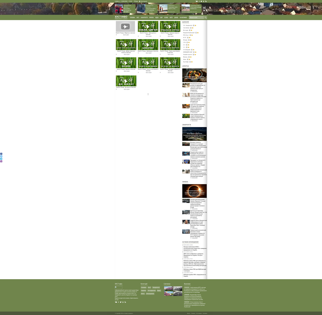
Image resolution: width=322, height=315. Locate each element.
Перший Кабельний (189, 32)
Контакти (205, 313)
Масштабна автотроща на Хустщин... (127, 10)
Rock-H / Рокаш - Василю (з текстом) (126, 69)
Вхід (136, 1)
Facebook (199, 1)
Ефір (161, 17)
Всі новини (199, 313)
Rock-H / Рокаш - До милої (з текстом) (126, 87)
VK (197, 1)
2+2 (184, 45)
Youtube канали (187, 54)
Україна (151, 17)
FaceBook (118, 302)
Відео (156, 17)
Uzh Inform (186, 28)
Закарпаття (144, 17)
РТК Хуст (186, 35)
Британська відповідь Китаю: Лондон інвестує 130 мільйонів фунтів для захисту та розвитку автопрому (198, 214)
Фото (171, 17)
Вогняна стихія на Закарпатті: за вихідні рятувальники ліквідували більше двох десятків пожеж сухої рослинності (198, 146)
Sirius (184, 59)
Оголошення (150, 293)
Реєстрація (144, 1)
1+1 (184, 47)
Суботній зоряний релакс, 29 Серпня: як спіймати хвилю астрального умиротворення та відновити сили (198, 108)
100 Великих (183, 17)
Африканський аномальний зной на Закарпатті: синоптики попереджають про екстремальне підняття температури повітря (198, 173)
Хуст (138, 17)
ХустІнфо (186, 61)
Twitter (201, 1)
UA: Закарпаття (187, 25)
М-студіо (185, 30)
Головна (132, 17)
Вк (116, 302)
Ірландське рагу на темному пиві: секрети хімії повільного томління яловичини (194, 78)
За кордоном (151, 290)
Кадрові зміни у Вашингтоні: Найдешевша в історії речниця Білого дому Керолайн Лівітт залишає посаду (198, 224)
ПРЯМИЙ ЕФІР (187, 52)
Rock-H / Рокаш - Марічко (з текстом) (125, 33)
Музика (185, 57)
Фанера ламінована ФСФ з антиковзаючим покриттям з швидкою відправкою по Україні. (195, 248)
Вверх (188, 313)
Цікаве (176, 17)
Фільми (185, 40)
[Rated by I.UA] (118, 288)
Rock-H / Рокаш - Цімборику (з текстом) (148, 51)
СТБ (184, 42)
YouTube (203, 1)
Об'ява (166, 17)
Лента (206, 1)
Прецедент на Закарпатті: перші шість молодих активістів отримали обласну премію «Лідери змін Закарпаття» (197, 163)
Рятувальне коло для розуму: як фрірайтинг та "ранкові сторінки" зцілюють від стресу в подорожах (197, 87)
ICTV (184, 37)
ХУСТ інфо (121, 17)
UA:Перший (186, 49)
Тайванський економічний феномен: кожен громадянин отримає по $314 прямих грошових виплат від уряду (198, 233)
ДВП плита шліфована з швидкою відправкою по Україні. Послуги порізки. (193, 255)
